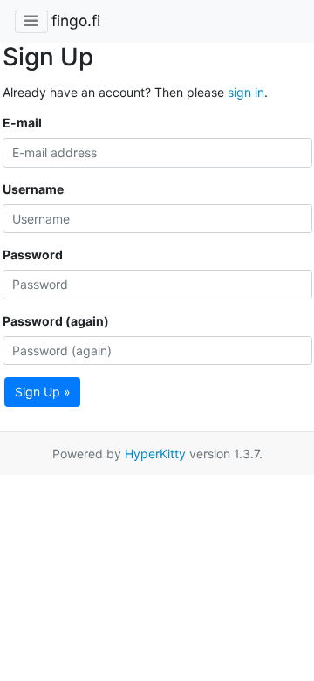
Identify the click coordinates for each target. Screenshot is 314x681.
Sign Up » (43, 391)
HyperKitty (155, 453)
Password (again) (56, 320)
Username (33, 189)
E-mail (22, 122)
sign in (246, 92)
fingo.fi (75, 20)
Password (33, 254)
